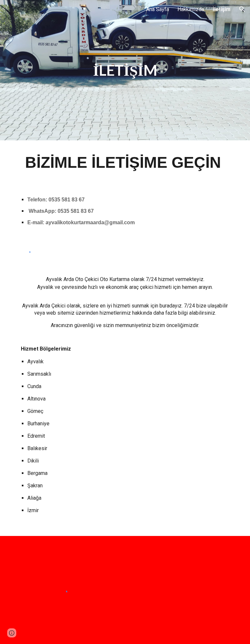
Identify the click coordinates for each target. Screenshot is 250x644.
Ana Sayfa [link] (157, 9)
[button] (242, 9)
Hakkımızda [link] (190, 9)
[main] (125, 70)
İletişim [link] (221, 9)
